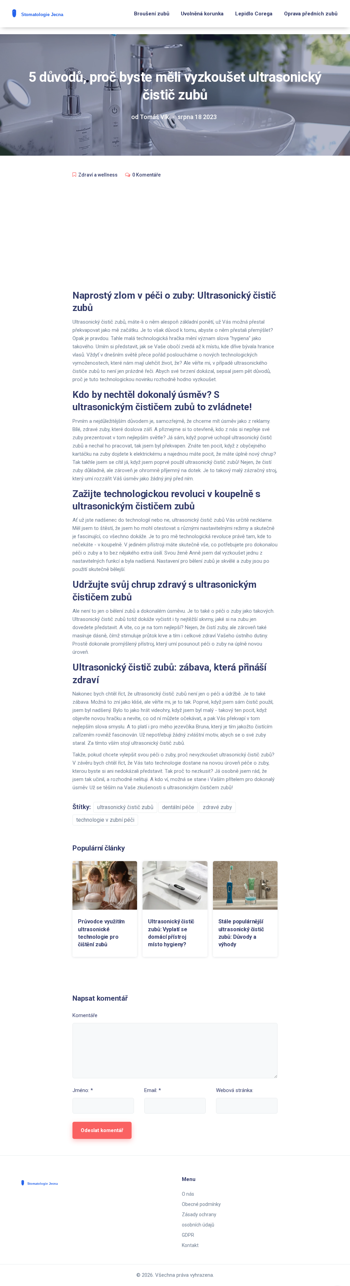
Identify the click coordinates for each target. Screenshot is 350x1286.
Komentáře (84, 1015)
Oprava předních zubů (310, 14)
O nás (188, 1194)
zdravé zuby (217, 807)
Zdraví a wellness (98, 175)
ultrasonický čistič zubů (125, 807)
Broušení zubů (151, 14)
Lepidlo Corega (253, 14)
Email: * (152, 1090)
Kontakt (190, 1245)
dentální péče (178, 807)
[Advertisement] (175, 235)
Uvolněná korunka (202, 14)
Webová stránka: (234, 1090)
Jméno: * (82, 1090)
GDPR (188, 1235)
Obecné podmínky (201, 1204)
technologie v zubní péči (105, 820)
